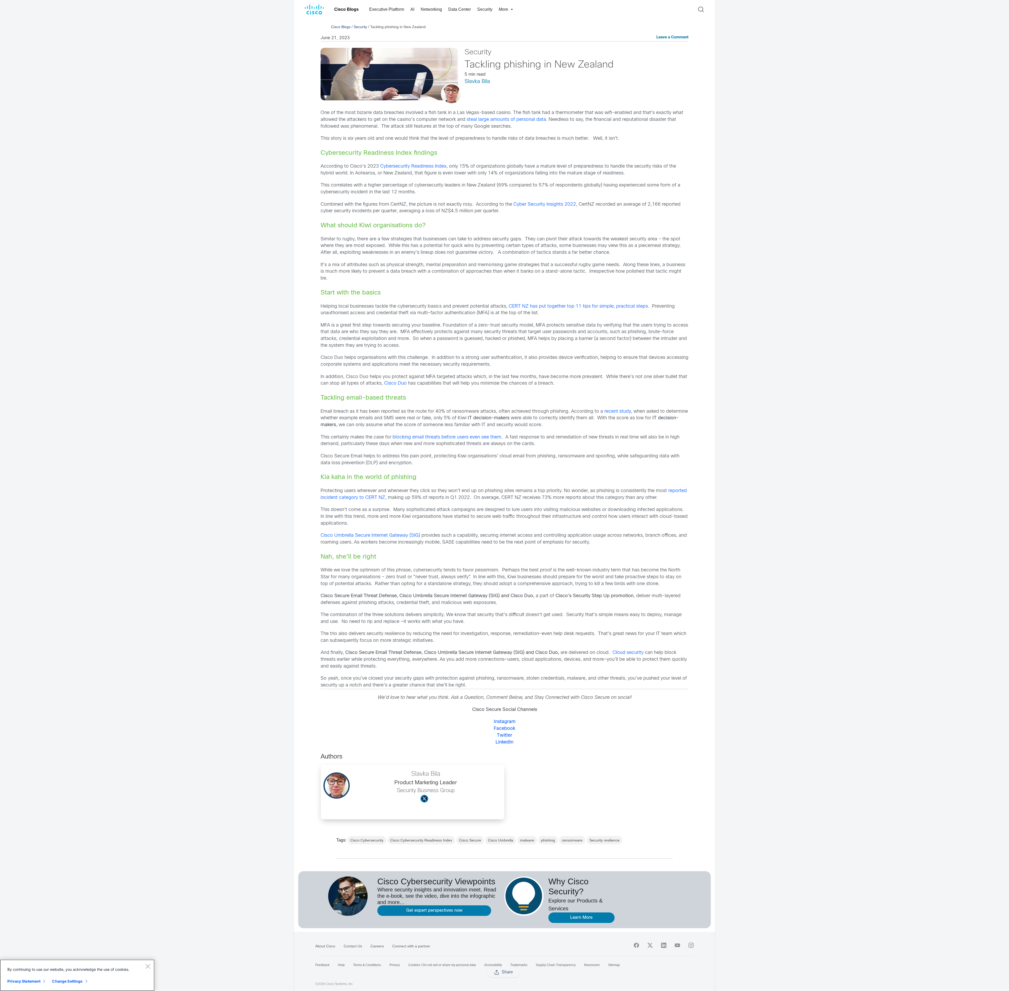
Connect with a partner (411, 946)
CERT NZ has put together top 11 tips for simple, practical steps (578, 306)
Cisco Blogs (346, 9)
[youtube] (677, 945)
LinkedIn (504, 742)
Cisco (327, 535)
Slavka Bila (477, 81)
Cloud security (628, 653)
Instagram (505, 722)
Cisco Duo (396, 383)
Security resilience (604, 840)
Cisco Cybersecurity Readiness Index (421, 840)
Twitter (504, 735)
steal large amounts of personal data (506, 119)
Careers (377, 946)
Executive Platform (386, 9)
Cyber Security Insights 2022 (544, 204)
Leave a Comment (672, 37)
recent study (617, 411)
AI (412, 9)
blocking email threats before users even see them (447, 437)
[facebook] (636, 945)
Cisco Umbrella (500, 840)
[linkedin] (663, 945)
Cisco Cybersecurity (366, 840)
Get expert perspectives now (434, 910)
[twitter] (650, 945)
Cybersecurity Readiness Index (413, 166)
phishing (548, 840)
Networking (431, 9)
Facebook (504, 728)
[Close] (147, 966)
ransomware (572, 840)
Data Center (459, 9)
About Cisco (325, 946)
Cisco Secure (470, 840)
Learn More (581, 918)
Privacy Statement (23, 981)
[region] (77, 975)
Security (484, 9)
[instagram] (691, 945)
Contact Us (353, 946)
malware (527, 840)
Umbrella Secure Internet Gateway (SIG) (377, 535)
